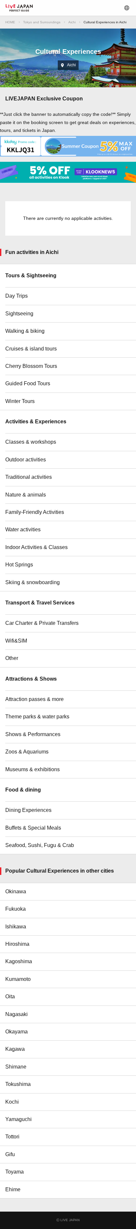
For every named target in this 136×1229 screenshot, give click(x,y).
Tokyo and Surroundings (41, 22)
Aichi (72, 22)
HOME (10, 22)
